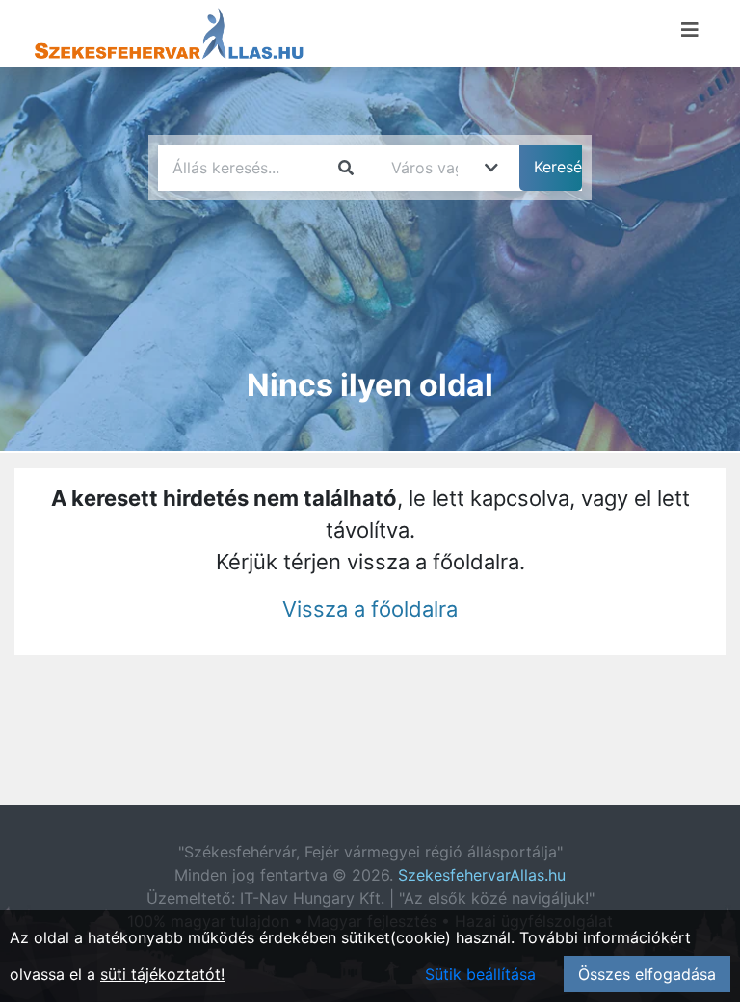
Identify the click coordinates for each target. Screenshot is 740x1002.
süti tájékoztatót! (162, 974)
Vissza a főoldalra (370, 608)
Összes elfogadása (647, 974)
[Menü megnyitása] (690, 30)
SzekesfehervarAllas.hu (482, 874)
